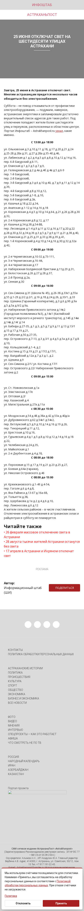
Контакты (15, 649)
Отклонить (23, 903)
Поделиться (64, 588)
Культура (14, 681)
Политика (15, 672)
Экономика (16, 694)
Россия (13, 756)
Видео (12, 721)
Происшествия (19, 677)
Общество (15, 689)
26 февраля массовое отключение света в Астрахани (37, 534)
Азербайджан (18, 769)
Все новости (17, 702)
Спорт (12, 685)
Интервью (15, 729)
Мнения (14, 725)
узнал (59, 131)
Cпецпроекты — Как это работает (32, 734)
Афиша (13, 738)
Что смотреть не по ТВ (24, 742)
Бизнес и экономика (23, 698)
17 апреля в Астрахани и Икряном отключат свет (39, 553)
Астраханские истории (25, 668)
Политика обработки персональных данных (41, 654)
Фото (11, 716)
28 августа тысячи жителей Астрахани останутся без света (42, 543)
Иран (11, 765)
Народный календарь (24, 761)
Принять (61, 903)
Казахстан (16, 774)
